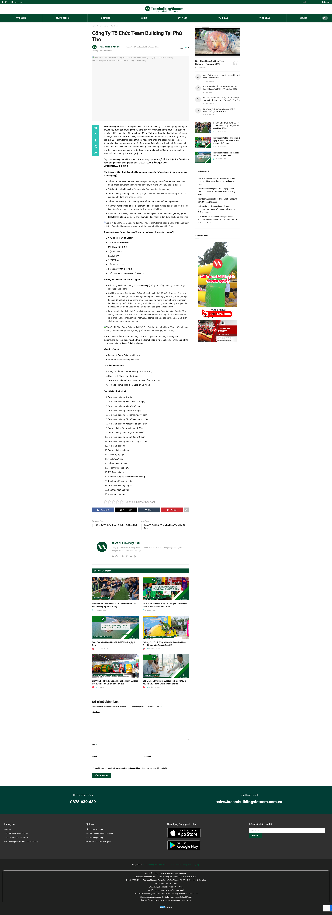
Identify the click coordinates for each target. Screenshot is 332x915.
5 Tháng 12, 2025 (154, 687)
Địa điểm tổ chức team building (142, 300)
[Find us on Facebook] (2, 2)
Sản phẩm (182, 18)
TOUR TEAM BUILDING (118, 242)
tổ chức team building (125, 140)
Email (95, 756)
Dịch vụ (144, 18)
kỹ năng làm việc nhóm (146, 130)
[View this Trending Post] (93, 649)
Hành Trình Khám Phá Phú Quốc (123, 376)
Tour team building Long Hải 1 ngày (124, 410)
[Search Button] (322, 2)
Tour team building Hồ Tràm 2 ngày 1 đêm (127, 415)
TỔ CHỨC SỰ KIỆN (116, 264)
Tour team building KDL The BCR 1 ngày (126, 401)
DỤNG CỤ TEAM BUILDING (120, 269)
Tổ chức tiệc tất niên (117, 463)
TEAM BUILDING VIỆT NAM (110, 47)
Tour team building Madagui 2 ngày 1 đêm (127, 424)
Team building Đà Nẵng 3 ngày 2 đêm (125, 428)
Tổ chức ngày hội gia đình (120, 201)
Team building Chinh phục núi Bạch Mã (126, 432)
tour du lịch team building (128, 181)
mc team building (143, 206)
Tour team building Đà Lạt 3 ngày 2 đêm (126, 437)
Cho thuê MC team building (120, 481)
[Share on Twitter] (95, 134)
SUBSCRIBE (18, 2)
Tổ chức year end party (118, 468)
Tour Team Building (153, 598)
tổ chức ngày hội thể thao (156, 201)
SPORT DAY (113, 260)
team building (174, 181)
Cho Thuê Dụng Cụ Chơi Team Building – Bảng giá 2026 (210, 63)
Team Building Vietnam (133, 343)
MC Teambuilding (116, 472)
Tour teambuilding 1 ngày (120, 485)
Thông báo (265, 18)
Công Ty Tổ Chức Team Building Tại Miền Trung (130, 371)
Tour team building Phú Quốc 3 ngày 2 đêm (128, 441)
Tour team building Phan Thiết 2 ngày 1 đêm (128, 419)
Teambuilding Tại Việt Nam (108, 26)
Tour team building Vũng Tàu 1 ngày (124, 406)
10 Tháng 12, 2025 (154, 649)
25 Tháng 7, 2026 (150, 610)
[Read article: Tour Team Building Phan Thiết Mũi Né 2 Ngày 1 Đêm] (115, 627)
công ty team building (149, 146)
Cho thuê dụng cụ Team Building (159, 637)
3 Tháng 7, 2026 (102, 649)
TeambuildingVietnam (168, 133)
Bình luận (97, 712)
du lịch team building (156, 336)
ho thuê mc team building (144, 340)
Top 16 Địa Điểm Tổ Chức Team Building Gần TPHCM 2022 (135, 380)
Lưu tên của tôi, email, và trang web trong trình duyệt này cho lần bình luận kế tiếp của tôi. (131, 768)
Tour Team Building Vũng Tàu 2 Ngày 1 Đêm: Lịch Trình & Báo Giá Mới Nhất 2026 (226, 141)
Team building (63, 18)
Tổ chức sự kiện (115, 459)
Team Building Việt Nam (129, 355)
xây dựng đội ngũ (154, 159)
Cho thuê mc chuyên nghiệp (121, 206)
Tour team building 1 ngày (120, 397)
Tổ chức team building (118, 189)
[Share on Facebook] (95, 128)
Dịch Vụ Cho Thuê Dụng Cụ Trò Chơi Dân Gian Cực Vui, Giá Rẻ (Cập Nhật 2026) (226, 125)
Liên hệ (303, 18)
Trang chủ (21, 18)
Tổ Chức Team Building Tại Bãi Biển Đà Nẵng (129, 385)
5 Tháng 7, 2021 (130, 47)
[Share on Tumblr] (95, 140)
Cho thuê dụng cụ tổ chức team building (126, 476)
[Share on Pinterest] (95, 146)
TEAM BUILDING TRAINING (120, 238)
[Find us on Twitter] (6, 2)
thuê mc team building (142, 213)
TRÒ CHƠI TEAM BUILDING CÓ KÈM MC (126, 273)
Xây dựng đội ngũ (116, 454)
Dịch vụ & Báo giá (101, 598)
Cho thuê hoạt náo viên (118, 490)
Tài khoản (223, 18)
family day (138, 201)
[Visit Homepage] (164, 9)
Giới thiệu (105, 18)
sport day (173, 201)
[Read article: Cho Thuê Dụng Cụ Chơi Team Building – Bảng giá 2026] (217, 42)
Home (94, 26)
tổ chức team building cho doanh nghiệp (158, 126)
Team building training (118, 193)
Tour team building (116, 446)
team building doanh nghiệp (119, 143)
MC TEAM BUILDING (117, 247)
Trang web (147, 756)
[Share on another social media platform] (95, 153)
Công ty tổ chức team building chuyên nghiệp (181, 864)
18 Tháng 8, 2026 (100, 610)
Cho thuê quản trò (116, 494)
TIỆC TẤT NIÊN (115, 251)
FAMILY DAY (113, 256)
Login (328, 2)
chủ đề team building (121, 340)
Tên (94, 744)
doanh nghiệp (142, 285)
